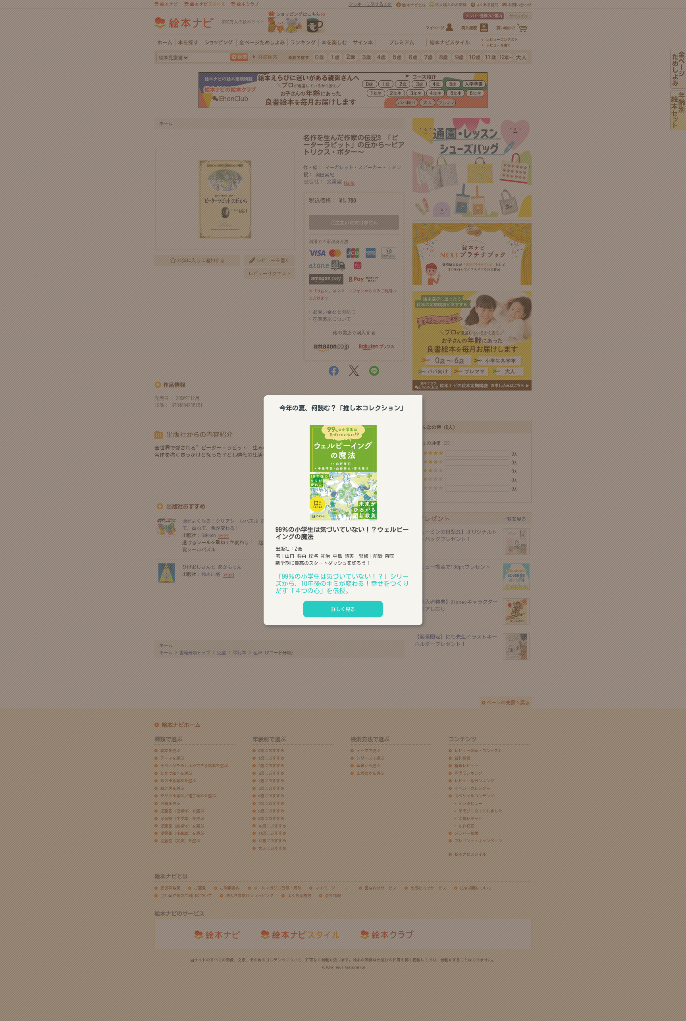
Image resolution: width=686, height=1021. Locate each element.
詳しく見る (343, 609)
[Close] (422, 394)
